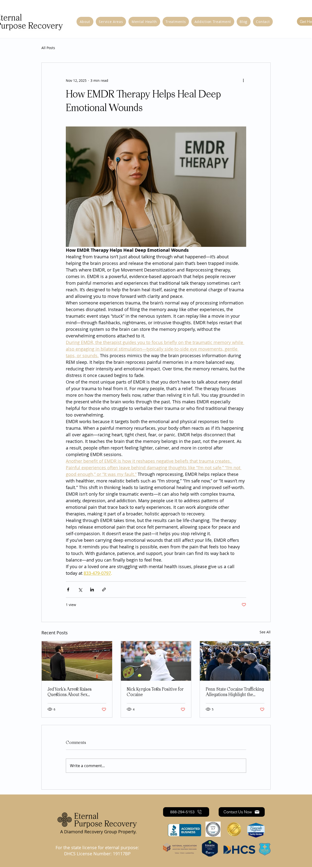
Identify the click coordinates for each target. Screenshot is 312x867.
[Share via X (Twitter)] (80, 589)
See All (265, 632)
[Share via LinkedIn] (92, 589)
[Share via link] (104, 589)
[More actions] (243, 80)
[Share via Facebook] (68, 589)
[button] (212, 22)
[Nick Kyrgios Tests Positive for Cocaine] (156, 661)
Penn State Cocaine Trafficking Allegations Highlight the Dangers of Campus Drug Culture (235, 692)
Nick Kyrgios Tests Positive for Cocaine (155, 692)
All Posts (48, 47)
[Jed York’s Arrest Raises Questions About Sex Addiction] (77, 661)
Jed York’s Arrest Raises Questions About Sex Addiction (70, 692)
